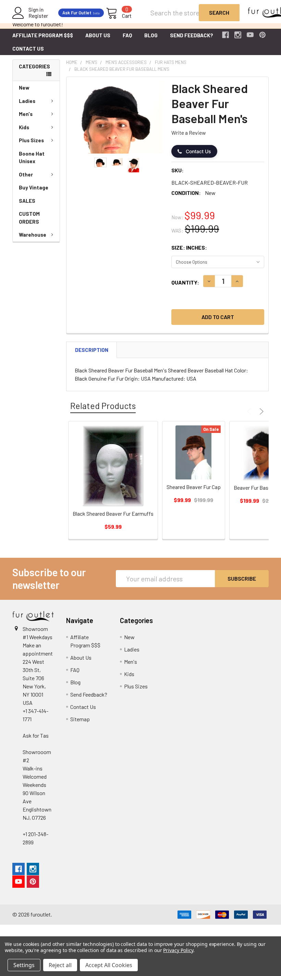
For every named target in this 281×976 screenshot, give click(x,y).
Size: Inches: (189, 247)
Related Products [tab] (103, 405)
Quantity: (185, 282)
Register (38, 16)
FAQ (127, 35)
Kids (24, 127)
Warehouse (32, 235)
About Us (97, 35)
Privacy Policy (178, 950)
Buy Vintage (33, 187)
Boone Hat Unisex (32, 157)
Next (260, 411)
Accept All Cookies (108, 965)
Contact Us (28, 48)
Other (26, 174)
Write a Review (188, 132)
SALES (27, 201)
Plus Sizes (31, 140)
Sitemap (80, 719)
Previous (250, 411)
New (24, 87)
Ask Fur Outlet (81, 12)
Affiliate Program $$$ (42, 35)
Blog (151, 35)
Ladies (27, 101)
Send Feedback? (191, 35)
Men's (26, 114)
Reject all (60, 965)
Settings (24, 965)
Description (91, 350)
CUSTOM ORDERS (29, 218)
